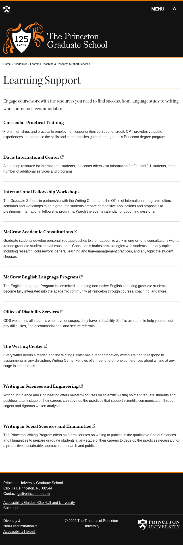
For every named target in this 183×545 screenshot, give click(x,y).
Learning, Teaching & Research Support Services (60, 64)
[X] (150, 484)
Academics (20, 64)
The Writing (23, 346)
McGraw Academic (38, 232)
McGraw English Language (40, 277)
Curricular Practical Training (33, 123)
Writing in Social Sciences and (47, 426)
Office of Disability (31, 312)
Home (7, 64)
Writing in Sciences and (41, 386)
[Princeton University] (6, 9)
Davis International (31, 157)
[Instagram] (166, 484)
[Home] (55, 39)
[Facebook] (158, 484)
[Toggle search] (175, 9)
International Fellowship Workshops (41, 192)
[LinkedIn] (175, 484)
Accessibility (17, 531)
